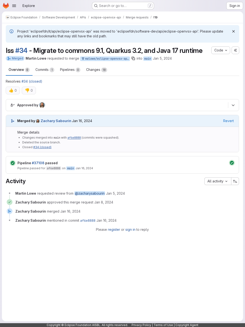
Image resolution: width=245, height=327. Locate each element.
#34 (21, 50)
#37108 (38, 163)
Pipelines (69, 70)
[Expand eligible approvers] (233, 105)
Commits (44, 70)
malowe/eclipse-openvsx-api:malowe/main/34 (107, 59)
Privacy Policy (141, 325)
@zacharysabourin (90, 193)
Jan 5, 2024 (162, 58)
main (147, 59)
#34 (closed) (32, 81)
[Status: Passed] (13, 163)
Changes (96, 70)
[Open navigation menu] (14, 6)
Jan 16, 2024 (84, 168)
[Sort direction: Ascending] (235, 181)
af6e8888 (74, 138)
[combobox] (217, 181)
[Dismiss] (233, 31)
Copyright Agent (186, 325)
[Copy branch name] (133, 58)
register (114, 229)
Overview (18, 70)
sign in (130, 229)
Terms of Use (163, 325)
